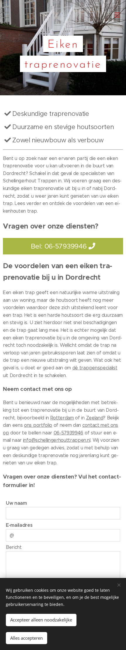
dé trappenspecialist (95, 368)
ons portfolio (38, 425)
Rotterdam (62, 418)
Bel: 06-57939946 (59, 246)
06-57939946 (68, 433)
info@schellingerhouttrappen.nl (56, 440)
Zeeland (94, 418)
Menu (117, 15)
